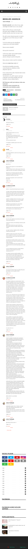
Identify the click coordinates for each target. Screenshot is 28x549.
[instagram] (13, 7)
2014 (14, 485)
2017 (14, 479)
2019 (14, 474)
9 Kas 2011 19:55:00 (9, 267)
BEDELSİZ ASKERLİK (10, 89)
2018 (14, 476)
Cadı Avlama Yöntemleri (13, 530)
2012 (14, 489)
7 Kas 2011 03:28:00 (9, 150)
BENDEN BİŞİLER (18, 89)
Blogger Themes (23, 547)
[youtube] (19, 7)
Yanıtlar (8, 126)
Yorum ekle (9, 430)
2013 (14, 487)
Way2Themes (12, 547)
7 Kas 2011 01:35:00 (9, 130)
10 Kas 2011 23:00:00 (9, 279)
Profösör (8, 119)
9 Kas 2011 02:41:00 (9, 187)
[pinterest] (17, 7)
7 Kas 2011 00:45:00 (9, 120)
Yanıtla (7, 124)
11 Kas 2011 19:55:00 (9, 336)
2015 (14, 483)
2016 (14, 481)
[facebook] (8, 7)
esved (7, 149)
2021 (14, 470)
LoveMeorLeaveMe (10, 185)
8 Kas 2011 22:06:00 (9, 162)
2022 (14, 468)
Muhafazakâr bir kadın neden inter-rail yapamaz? (16, 526)
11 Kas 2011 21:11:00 (9, 420)
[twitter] (10, 7)
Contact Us (18, 545)
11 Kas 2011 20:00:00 (9, 404)
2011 (14, 492)
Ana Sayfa (4, 16)
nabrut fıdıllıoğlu (6, 21)
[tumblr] (15, 7)
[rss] (11, 464)
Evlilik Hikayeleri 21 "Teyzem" (14, 519)
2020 (14, 472)
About (14, 545)
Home (10, 545)
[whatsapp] (5, 464)
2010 (14, 494)
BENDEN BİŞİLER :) (10, 16)
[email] (17, 460)
